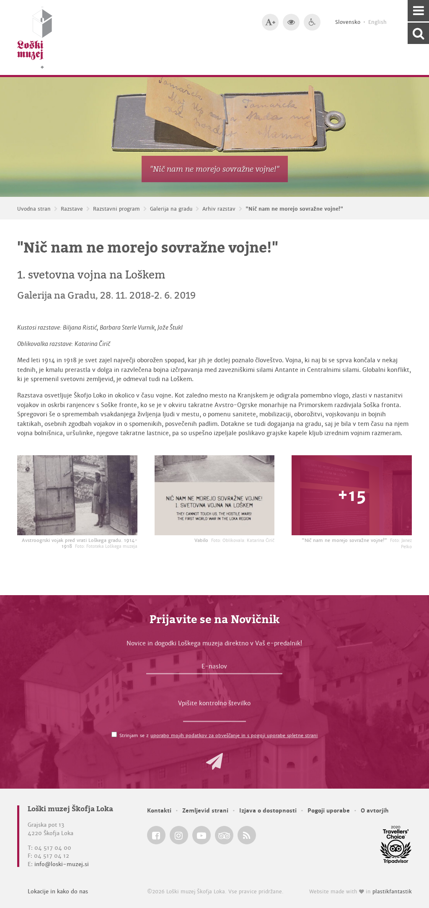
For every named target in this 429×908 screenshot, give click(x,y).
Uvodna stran (34, 209)
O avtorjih (375, 810)
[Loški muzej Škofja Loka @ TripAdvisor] (224, 835)
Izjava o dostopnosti (268, 810)
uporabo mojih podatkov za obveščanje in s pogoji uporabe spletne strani (234, 735)
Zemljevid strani (205, 810)
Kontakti (159, 810)
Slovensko (347, 22)
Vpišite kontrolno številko (214, 703)
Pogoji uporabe (329, 810)
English (377, 22)
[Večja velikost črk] (270, 22)
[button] (214, 761)
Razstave (72, 209)
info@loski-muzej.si (61, 864)
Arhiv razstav (218, 209)
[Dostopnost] (312, 22)
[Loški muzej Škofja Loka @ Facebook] (156, 835)
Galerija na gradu (171, 209)
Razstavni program (116, 209)
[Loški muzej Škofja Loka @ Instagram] (179, 835)
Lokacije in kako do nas (58, 891)
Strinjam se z (218, 735)
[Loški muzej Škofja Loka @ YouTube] (201, 835)
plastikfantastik (392, 892)
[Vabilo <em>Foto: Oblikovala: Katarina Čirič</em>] (215, 495)
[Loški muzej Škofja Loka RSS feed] (247, 835)
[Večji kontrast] (291, 22)
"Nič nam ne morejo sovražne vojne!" (294, 209)
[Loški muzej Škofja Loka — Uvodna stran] (34, 37)
